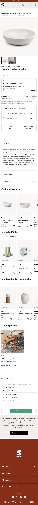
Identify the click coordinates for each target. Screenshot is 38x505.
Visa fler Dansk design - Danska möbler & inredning (17, 384)
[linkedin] (25, 497)
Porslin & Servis (17, 13)
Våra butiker (6, 480)
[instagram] (17, 497)
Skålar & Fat (26, 13)
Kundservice (6, 466)
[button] (4, 75)
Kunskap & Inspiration (10, 487)
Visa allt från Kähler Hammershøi (12, 283)
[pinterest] (21, 497)
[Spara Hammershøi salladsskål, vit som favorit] (35, 411)
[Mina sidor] (23, 5)
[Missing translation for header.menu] (35, 5)
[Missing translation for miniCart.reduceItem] (2, 411)
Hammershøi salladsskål (17, 15)
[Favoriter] (27, 5)
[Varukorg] (31, 5)
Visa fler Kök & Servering (10, 397)
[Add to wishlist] (11, 226)
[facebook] (13, 497)
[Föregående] (3, 37)
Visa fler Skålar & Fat (8, 387)
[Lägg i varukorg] (14, 226)
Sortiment (6, 473)
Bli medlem (33, 89)
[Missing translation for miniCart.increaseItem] (7, 411)
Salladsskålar (6, 15)
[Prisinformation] (9, 96)
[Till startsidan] (2, 5)
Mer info (32, 113)
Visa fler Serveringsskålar (10, 394)
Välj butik (32, 118)
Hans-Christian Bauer (7, 66)
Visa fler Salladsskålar (9, 391)
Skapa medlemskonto (19, 433)
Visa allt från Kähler (8, 236)
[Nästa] (35, 37)
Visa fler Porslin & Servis (10, 401)
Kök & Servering (6, 13)
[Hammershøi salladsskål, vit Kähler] (19, 36)
